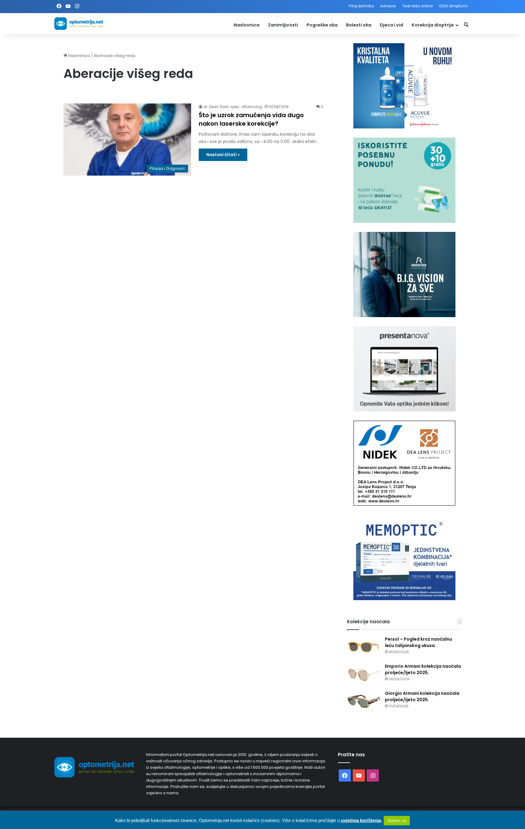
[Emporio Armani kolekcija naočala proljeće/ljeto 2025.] (363, 674)
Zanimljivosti (283, 25)
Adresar (388, 6)
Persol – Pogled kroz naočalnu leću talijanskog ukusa (418, 642)
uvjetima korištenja (361, 820)
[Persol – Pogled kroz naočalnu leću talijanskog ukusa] (363, 647)
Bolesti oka (358, 25)
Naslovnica (246, 25)
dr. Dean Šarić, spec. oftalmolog (232, 106)
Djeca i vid (391, 25)
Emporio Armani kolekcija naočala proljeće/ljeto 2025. (423, 669)
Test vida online (417, 6)
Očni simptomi (453, 6)
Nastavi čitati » (223, 155)
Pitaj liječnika (361, 6)
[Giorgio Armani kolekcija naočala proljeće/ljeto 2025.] (363, 701)
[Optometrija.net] (78, 23)
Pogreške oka (322, 25)
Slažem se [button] (396, 820)
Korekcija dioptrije (433, 25)
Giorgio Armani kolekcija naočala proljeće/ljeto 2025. (422, 696)
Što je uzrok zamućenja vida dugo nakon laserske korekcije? (251, 119)
